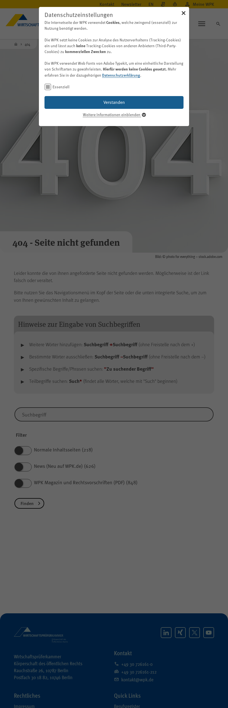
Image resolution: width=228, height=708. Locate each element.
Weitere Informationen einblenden (112, 114)
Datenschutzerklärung (121, 75)
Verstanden (114, 102)
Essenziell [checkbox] (61, 87)
